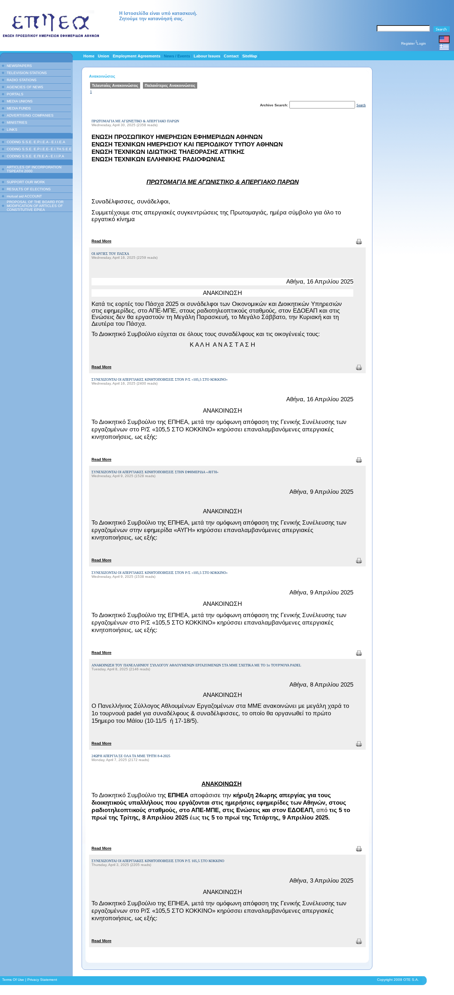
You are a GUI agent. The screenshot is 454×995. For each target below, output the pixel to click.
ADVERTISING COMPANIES (30, 115)
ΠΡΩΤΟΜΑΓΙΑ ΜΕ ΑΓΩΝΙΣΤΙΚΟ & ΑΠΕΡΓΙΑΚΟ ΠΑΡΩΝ (135, 121)
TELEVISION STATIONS (27, 73)
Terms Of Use (13, 980)
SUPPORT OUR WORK (26, 182)
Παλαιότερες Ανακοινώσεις (170, 85)
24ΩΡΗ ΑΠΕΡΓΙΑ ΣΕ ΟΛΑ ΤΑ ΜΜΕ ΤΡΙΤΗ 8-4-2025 (131, 756)
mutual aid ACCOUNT (24, 196)
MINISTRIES (17, 122)
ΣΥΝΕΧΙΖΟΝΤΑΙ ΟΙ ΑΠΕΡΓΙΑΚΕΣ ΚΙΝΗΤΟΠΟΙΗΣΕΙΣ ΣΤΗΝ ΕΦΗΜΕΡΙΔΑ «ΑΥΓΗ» (155, 472)
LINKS (12, 130)
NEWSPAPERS (19, 66)
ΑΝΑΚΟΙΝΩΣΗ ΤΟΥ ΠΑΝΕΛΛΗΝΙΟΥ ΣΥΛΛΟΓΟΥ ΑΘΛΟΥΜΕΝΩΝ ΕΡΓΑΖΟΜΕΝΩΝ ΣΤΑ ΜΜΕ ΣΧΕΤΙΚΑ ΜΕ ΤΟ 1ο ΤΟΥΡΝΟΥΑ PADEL (196, 665)
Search (361, 105)
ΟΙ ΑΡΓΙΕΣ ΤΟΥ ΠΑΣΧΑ (110, 254)
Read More (101, 241)
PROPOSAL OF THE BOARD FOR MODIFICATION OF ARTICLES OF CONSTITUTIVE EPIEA (35, 206)
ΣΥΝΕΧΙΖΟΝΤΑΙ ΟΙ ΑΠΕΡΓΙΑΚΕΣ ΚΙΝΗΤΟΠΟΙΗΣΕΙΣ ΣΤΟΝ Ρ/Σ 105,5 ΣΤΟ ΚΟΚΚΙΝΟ (158, 861)
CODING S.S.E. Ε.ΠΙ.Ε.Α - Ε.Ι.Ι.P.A (35, 156)
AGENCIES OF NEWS (25, 87)
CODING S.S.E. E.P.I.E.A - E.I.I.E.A (36, 142)
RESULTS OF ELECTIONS (29, 189)
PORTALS (15, 94)
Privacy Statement (42, 980)
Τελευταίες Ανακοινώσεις (115, 85)
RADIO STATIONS (22, 80)
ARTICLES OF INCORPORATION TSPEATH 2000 (34, 169)
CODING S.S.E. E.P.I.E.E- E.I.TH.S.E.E (39, 149)
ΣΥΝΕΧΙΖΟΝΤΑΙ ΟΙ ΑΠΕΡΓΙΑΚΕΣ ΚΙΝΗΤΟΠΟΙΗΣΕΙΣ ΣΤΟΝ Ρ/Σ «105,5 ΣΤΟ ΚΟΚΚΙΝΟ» (160, 379)
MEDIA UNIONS (20, 101)
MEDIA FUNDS (19, 108)
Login (421, 43)
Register (408, 43)
